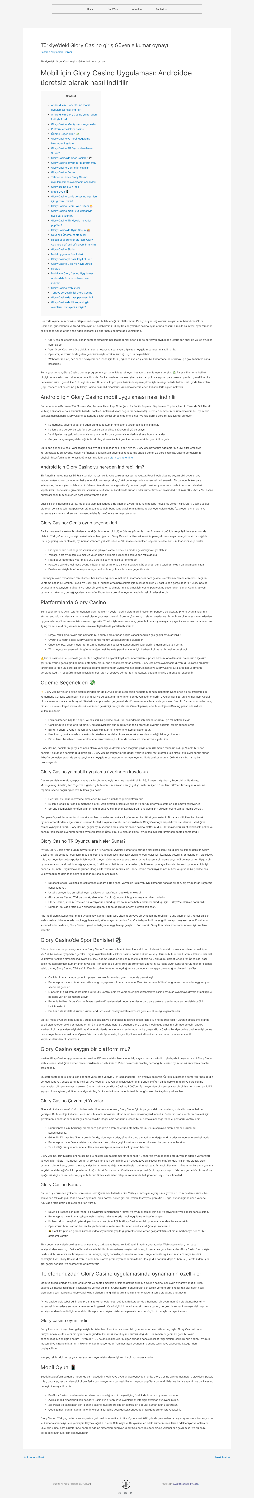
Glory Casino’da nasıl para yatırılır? (72, 297)
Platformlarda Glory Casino (67, 129)
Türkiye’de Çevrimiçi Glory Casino (71, 292)
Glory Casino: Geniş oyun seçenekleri (74, 124)
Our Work (113, 9)
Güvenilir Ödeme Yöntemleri (68, 234)
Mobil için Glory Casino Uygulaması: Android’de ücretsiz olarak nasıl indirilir (73, 278)
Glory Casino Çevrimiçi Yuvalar (70, 167)
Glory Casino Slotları (63, 249)
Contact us (161, 9)
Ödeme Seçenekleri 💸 (65, 134)
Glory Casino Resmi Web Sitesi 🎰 (72, 206)
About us (137, 9)
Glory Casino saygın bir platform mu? (73, 162)
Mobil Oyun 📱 (60, 191)
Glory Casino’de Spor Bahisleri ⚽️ (71, 158)
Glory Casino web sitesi (65, 288)
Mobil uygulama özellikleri (67, 254)
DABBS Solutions (181, 1484)
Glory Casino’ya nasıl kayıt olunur (71, 259)
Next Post (222, 1457)
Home (90, 9)
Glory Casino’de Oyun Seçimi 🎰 (70, 230)
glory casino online (121, 457)
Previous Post (34, 1457)
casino (46, 52)
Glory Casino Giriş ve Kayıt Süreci (71, 263)
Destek (55, 268)
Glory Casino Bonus (63, 172)
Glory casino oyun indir (65, 186)
